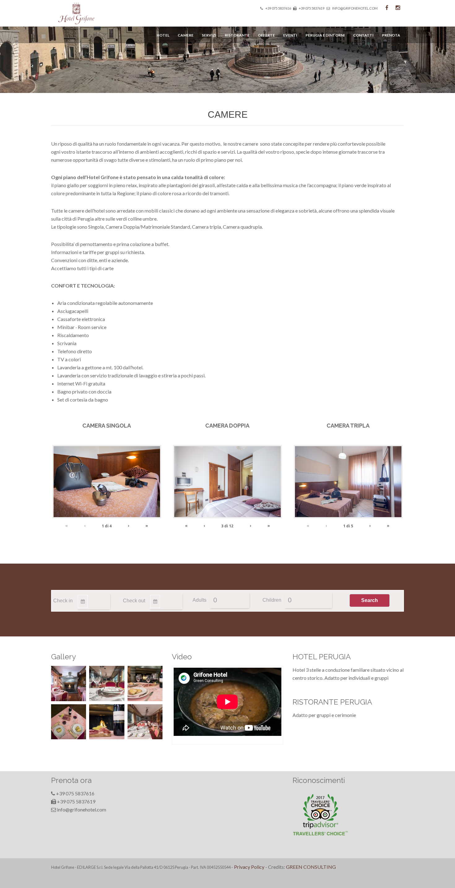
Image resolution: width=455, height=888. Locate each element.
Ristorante (237, 35)
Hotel (163, 35)
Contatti (363, 35)
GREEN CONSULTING (311, 867)
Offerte (266, 35)
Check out (134, 600)
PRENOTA (391, 35)
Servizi (209, 35)
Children (271, 600)
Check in (63, 600)
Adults (199, 600)
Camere (185, 35)
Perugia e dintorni (325, 35)
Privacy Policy (249, 867)
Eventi (290, 35)
